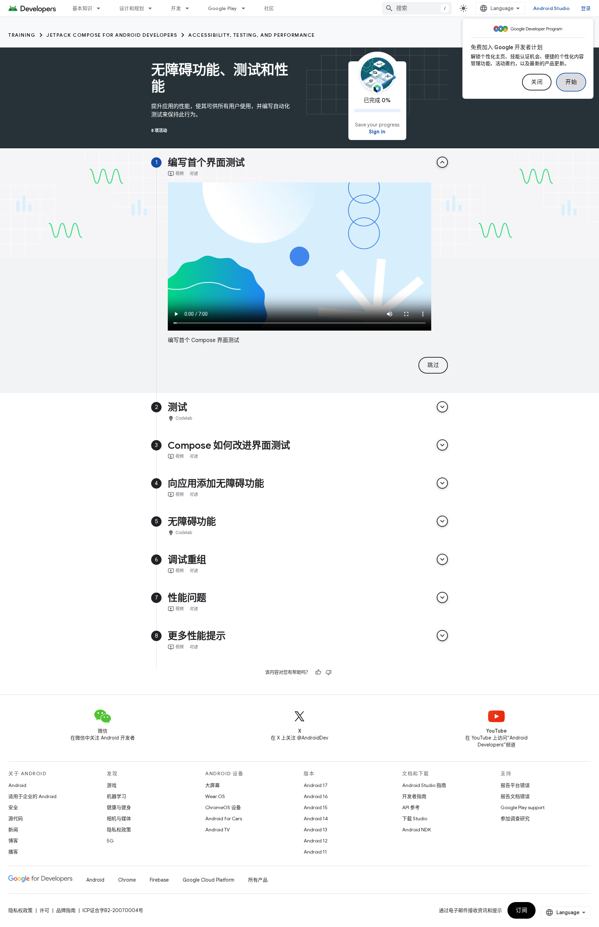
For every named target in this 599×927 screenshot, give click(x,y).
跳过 (433, 365)
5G (110, 841)
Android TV (217, 830)
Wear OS (215, 796)
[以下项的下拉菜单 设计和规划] (153, 8)
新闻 (13, 830)
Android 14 (316, 818)
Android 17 (316, 785)
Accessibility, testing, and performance (251, 35)
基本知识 (82, 8)
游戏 (111, 785)
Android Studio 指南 (424, 785)
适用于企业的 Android (32, 796)
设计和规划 (131, 8)
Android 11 (315, 852)
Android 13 (315, 830)
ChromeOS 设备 (223, 807)
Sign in (377, 132)
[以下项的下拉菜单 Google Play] (246, 8)
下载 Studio (414, 818)
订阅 (521, 910)
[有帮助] (318, 672)
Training (21, 35)
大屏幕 (212, 785)
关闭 (536, 82)
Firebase (159, 880)
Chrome (127, 880)
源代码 (15, 818)
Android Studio (551, 8)
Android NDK (416, 830)
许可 (44, 910)
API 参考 (411, 807)
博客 (13, 841)
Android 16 (316, 796)
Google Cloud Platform (208, 880)
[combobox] (417, 8)
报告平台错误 (515, 785)
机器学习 (116, 796)
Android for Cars (223, 818)
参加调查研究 (515, 818)
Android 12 (316, 841)
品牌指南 (66, 910)
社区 (269, 8)
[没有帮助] (328, 672)
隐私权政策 (119, 830)
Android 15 (316, 807)
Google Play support (523, 807)
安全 (13, 807)
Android (17, 785)
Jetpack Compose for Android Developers (111, 35)
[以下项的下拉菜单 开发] (190, 8)
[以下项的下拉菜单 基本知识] (101, 8)
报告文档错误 (515, 796)
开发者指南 (414, 796)
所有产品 (258, 880)
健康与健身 (119, 807)
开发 (176, 8)
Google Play (222, 8)
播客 (13, 852)
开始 (571, 82)
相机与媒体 (119, 818)
